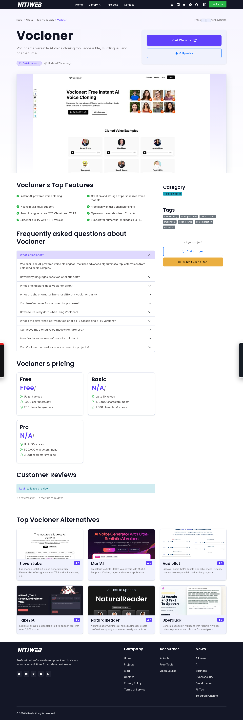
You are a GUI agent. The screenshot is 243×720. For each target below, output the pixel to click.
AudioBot (171, 563)
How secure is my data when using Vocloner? (49, 312)
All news (201, 658)
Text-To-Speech (45, 20)
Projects (113, 4)
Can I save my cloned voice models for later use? (52, 330)
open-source (185, 222)
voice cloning (170, 216)
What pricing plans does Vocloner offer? (46, 286)
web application (189, 216)
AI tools (29, 20)
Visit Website (182, 40)
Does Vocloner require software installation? (49, 338)
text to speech (208, 216)
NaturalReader (105, 620)
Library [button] (93, 4)
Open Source (168, 670)
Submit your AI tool (195, 262)
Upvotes (186, 53)
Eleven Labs (30, 563)
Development (204, 683)
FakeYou (27, 620)
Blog (127, 670)
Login (22, 488)
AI (197, 664)
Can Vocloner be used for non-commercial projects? (54, 347)
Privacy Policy (133, 683)
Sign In (219, 4)
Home (79, 4)
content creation (204, 222)
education (169, 227)
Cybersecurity (204, 677)
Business (201, 670)
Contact (129, 4)
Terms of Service (134, 689)
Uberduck (172, 620)
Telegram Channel (207, 695)
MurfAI (97, 563)
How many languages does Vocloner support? (50, 277)
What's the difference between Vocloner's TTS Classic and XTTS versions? (68, 321)
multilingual (169, 222)
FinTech (200, 689)
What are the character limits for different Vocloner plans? (58, 294)
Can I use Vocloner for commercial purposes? (50, 303)
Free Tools (166, 664)
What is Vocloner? (32, 255)
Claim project (195, 251)
